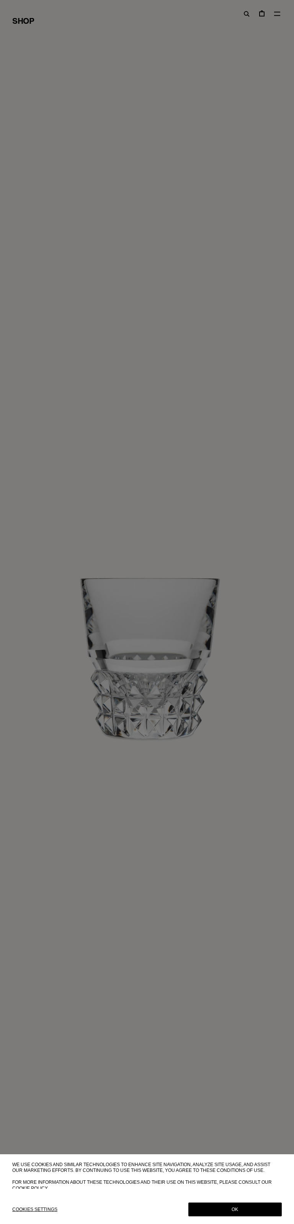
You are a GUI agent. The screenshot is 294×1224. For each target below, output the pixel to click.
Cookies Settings (34, 1209)
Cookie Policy (30, 1188)
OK (235, 1209)
